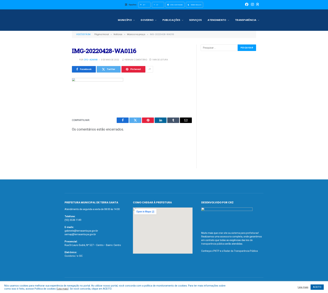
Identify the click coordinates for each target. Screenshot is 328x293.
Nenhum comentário (136, 59)
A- (157, 5)
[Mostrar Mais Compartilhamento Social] (149, 69)
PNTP (216, 251)
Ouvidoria (70, 256)
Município (125, 20)
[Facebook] (246, 5)
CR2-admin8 (91, 59)
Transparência (245, 20)
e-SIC (80, 256)
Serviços (195, 20)
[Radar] (258, 5)
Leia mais (62, 288)
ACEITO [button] (317, 287)
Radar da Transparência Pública (241, 251)
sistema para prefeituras (244, 233)
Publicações (171, 20)
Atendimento (217, 20)
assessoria (226, 236)
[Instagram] (252, 5)
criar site (223, 233)
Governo (147, 20)
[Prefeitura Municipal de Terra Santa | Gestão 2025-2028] (87, 20)
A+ (144, 5)
